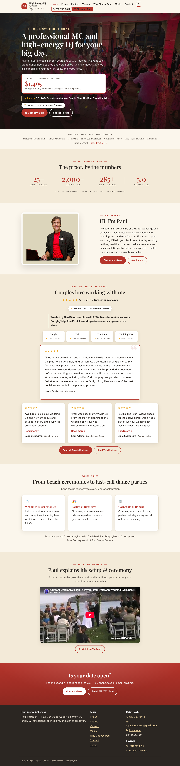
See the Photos (61, 112)
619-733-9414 (62, 9)
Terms (93, 745)
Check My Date (84, 9)
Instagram (135, 730)
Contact (129, 4)
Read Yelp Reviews (107, 450)
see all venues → (99, 142)
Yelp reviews (136, 745)
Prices (64, 4)
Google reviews (138, 750)
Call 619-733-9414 (104, 691)
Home (55, 4)
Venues (86, 4)
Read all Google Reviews (75, 450)
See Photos (137, 260)
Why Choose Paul (102, 4)
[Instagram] (138, 4)
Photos (75, 4)
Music (118, 4)
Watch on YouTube (91, 649)
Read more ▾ (32, 430)
